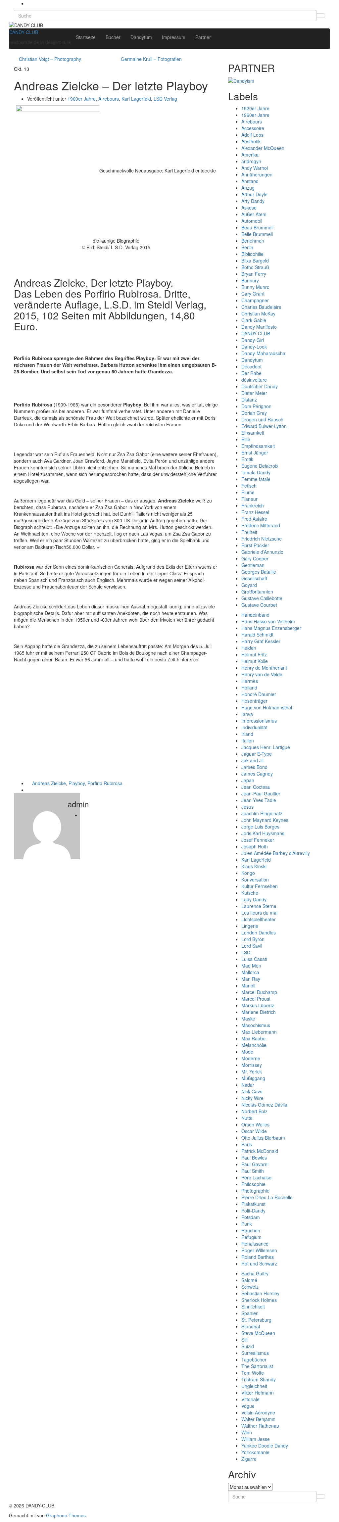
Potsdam (250, 1217)
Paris (246, 1144)
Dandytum (141, 37)
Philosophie (253, 1184)
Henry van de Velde (261, 674)
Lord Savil (251, 945)
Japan (247, 780)
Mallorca (250, 972)
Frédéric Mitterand (260, 525)
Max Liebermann (259, 1031)
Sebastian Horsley (260, 1293)
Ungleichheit (254, 1386)
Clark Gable (253, 320)
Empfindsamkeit (258, 446)
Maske (248, 1018)
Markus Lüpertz (257, 1005)
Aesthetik (251, 141)
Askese (249, 207)
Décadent (251, 366)
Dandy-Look (254, 346)
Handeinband (255, 614)
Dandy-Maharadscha (263, 353)
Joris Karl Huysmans (262, 833)
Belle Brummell (257, 234)
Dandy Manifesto (259, 326)
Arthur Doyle (254, 194)
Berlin (247, 247)
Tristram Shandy (258, 1379)
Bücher (113, 37)
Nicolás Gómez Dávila (264, 1104)
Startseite (86, 37)
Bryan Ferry (253, 273)
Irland (247, 734)
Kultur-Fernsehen (259, 886)
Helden (248, 647)
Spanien (250, 1313)
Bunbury (250, 280)
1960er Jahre (82, 98)
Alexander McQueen (262, 148)
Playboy (77, 783)
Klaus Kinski (253, 866)
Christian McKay (258, 313)
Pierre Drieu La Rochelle (267, 1197)
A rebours (108, 98)
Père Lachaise (256, 1177)
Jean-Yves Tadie (258, 800)
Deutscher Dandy (259, 386)
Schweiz (250, 1286)
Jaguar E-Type (256, 753)
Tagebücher (253, 1359)
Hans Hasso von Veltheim (268, 621)
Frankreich (252, 505)
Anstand (250, 181)
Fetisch (249, 485)
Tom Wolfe (252, 1372)
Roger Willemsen (259, 1250)
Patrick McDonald (259, 1151)
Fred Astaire (254, 518)
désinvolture (254, 379)
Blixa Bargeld (255, 260)
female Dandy (255, 472)
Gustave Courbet (259, 604)
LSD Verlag (165, 98)
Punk (246, 1223)
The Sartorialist (257, 1366)
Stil (244, 1339)
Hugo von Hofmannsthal (266, 707)
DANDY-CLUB (23, 32)
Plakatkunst (253, 1204)
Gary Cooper (254, 558)
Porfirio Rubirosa (104, 783)
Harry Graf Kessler (260, 641)
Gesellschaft (254, 578)
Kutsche (249, 892)
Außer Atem (253, 214)
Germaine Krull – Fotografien (151, 59)
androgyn (251, 161)
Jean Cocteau (255, 787)
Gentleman (253, 565)
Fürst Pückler (255, 545)
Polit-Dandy (253, 1210)
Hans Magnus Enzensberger (271, 628)
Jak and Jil (252, 760)
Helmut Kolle (254, 661)
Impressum (173, 37)
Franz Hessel (255, 512)
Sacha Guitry (254, 1273)
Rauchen (250, 1230)
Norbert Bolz (254, 1111)
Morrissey (251, 1065)
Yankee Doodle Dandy (264, 1445)
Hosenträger (254, 700)
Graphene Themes (66, 1515)
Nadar (247, 1084)
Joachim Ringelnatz (261, 813)
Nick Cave (252, 1091)
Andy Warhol (254, 168)
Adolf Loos (252, 134)
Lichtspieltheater (258, 919)
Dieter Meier (254, 393)
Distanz (249, 399)
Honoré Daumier (258, 694)
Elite (245, 439)
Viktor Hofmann (257, 1392)
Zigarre (249, 1458)
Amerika (250, 154)
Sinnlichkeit (253, 1306)
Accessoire (252, 128)
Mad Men (251, 965)
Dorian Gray (254, 412)
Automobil (251, 220)
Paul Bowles (254, 1157)
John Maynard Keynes (264, 820)
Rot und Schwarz (259, 1263)
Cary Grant (253, 293)
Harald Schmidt (257, 634)
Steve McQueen (258, 1333)
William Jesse (255, 1439)
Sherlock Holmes (259, 1300)
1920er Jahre (255, 108)
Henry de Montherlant (264, 667)
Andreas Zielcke (49, 783)
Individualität (254, 727)
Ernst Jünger (254, 452)
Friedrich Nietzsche (261, 538)
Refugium (251, 1237)
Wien (246, 1432)
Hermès (249, 681)
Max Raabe (253, 1038)
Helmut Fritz (254, 654)
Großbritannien (257, 591)
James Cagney (257, 773)
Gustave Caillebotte (261, 598)
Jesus (247, 806)
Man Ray (250, 978)
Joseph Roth (254, 846)
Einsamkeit (252, 432)
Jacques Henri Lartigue (265, 747)
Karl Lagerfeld (136, 98)
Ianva (247, 714)
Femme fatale (255, 479)
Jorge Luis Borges (260, 826)
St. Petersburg (256, 1319)
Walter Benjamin (258, 1419)
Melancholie (253, 1045)
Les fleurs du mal (259, 912)
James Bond (254, 767)
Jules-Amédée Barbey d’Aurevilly (275, 853)
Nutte (247, 1118)
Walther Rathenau (260, 1425)
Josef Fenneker (257, 839)
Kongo (248, 873)
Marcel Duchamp (259, 992)
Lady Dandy (253, 899)
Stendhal (250, 1326)
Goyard (249, 585)
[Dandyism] (241, 79)
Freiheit (249, 532)
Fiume (248, 492)
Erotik (247, 459)
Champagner (255, 300)
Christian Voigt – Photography (50, 59)
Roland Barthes (257, 1257)
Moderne (250, 1058)
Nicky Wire (252, 1098)
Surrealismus (255, 1353)
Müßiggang (253, 1078)
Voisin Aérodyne (258, 1412)
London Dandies (258, 932)
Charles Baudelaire (261, 307)
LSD (245, 952)
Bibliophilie (252, 254)
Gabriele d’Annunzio (262, 551)
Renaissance (254, 1243)
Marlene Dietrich (258, 1012)
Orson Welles (255, 1124)
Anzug (248, 187)
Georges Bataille (258, 571)
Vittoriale (250, 1399)
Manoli (248, 985)
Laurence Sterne (258, 906)
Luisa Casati (254, 959)
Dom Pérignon (256, 406)
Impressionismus (259, 720)
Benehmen (252, 240)
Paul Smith (252, 1170)
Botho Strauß (255, 267)
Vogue (248, 1406)
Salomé (249, 1280)
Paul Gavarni (254, 1164)
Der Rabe (251, 373)
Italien (247, 740)
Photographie (255, 1190)
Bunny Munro (255, 287)
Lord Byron (253, 939)
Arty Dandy (253, 201)
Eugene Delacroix (259, 465)
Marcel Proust (255, 998)
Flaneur (249, 499)
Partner (203, 37)
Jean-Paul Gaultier (260, 793)
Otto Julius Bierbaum (263, 1137)
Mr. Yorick (251, 1071)
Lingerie (249, 926)
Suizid (247, 1346)
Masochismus (255, 1025)
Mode (247, 1051)
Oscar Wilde (254, 1131)
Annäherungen (256, 174)
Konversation (255, 879)
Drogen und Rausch (262, 419)
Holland (249, 687)
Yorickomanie (255, 1452)
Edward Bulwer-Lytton (264, 426)
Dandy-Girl (252, 340)
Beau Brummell (257, 227)
